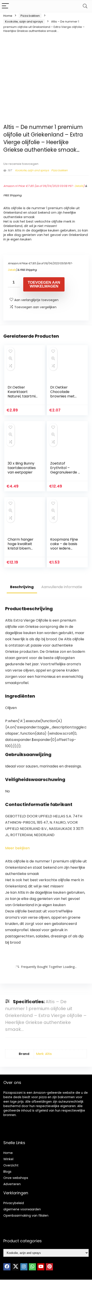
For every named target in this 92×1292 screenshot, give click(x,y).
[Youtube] (40, 1266)
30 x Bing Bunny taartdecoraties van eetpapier (22, 468)
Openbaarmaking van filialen (25, 1215)
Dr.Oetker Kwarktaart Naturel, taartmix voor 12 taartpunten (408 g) (22, 398)
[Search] (85, 6)
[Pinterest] (49, 1266)
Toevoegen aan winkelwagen (44, 284)
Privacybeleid (13, 1203)
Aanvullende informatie (61, 586)
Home (7, 16)
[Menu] (5, 6)
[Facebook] (6, 1266)
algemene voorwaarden (22, 1209)
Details (79, 186)
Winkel (8, 1159)
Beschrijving (22, 586)
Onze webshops (15, 1178)
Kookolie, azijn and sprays (24, 21)
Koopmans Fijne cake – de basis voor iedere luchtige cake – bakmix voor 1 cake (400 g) (64, 550)
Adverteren (12, 1184)
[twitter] (15, 1266)
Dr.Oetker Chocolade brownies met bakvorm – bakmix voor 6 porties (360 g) (63, 398)
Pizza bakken (30, 16)
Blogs (7, 1171)
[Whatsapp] (32, 1266)
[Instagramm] (23, 1266)
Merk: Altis (44, 1054)
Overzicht (11, 1165)
